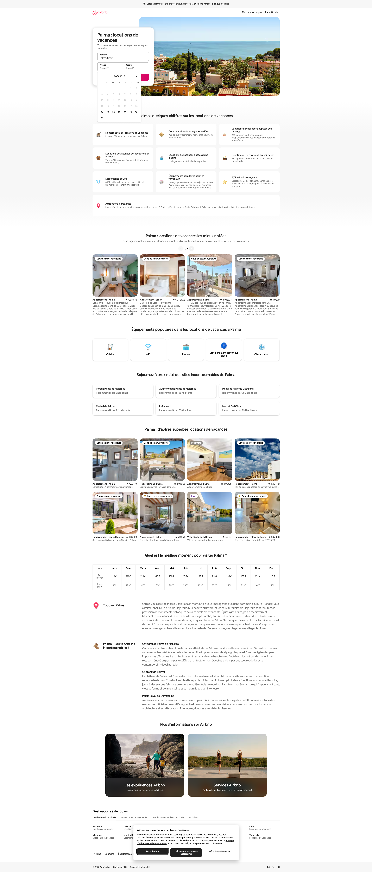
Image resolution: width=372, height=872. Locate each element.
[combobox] (123, 58)
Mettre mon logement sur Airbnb (260, 12)
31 (102, 118)
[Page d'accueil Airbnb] (100, 12)
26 (113, 112)
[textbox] (110, 68)
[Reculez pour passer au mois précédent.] (102, 76)
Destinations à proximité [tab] (104, 817)
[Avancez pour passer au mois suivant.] (136, 76)
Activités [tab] (193, 817)
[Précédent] (180, 248)
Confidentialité (120, 867)
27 (119, 112)
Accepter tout (153, 851)
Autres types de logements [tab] (134, 817)
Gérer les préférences (219, 851)
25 (108, 112)
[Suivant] (191, 248)
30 (136, 112)
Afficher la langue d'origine (216, 3)
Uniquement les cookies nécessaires (186, 852)
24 (102, 112)
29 (131, 112)
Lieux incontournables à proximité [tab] (168, 817)
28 (125, 112)
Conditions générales (140, 867)
